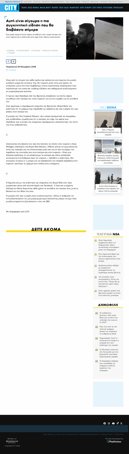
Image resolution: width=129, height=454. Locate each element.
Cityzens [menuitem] (108, 7)
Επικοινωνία (73, 434)
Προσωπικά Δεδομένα (89, 434)
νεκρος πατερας (50, 51)
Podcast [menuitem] (118, 7)
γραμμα (10, 51)
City (67, 2)
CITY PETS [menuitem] (97, 7)
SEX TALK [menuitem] (64, 7)
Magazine (95, 2)
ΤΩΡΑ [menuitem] (24, 7)
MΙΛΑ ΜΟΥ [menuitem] (45, 7)
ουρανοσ (36, 51)
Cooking (103, 2)
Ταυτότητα (61, 434)
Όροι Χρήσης (48, 434)
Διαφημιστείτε (106, 434)
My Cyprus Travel (116, 2)
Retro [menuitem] (55, 7)
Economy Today (57, 2)
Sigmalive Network (12, 2)
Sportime (45, 2)
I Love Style (75, 2)
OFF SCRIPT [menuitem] (85, 7)
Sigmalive (28, 2)
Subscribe (119, 434)
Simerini (37, 2)
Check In (85, 2)
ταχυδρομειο (23, 51)
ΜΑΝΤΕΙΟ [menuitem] (74, 7)
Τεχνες (11, 53)
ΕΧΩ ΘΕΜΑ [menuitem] (33, 7)
